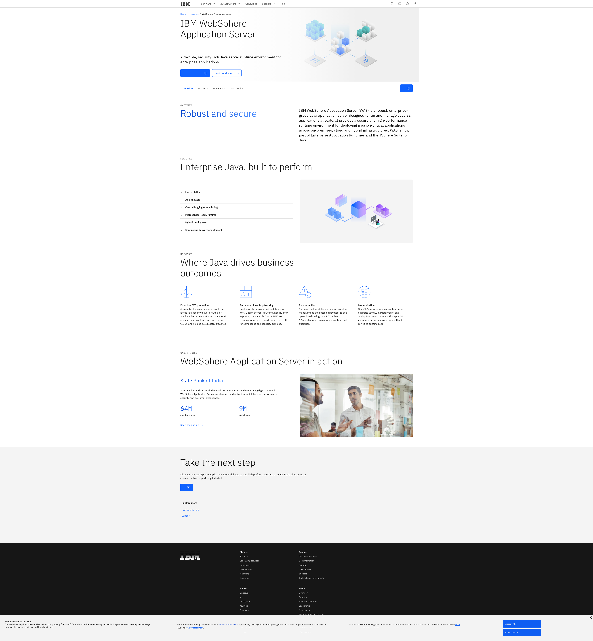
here (457, 624)
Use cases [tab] (219, 88)
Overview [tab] (188, 88)
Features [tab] (203, 88)
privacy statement (194, 627)
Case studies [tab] (237, 88)
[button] (407, 3)
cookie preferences (228, 624)
